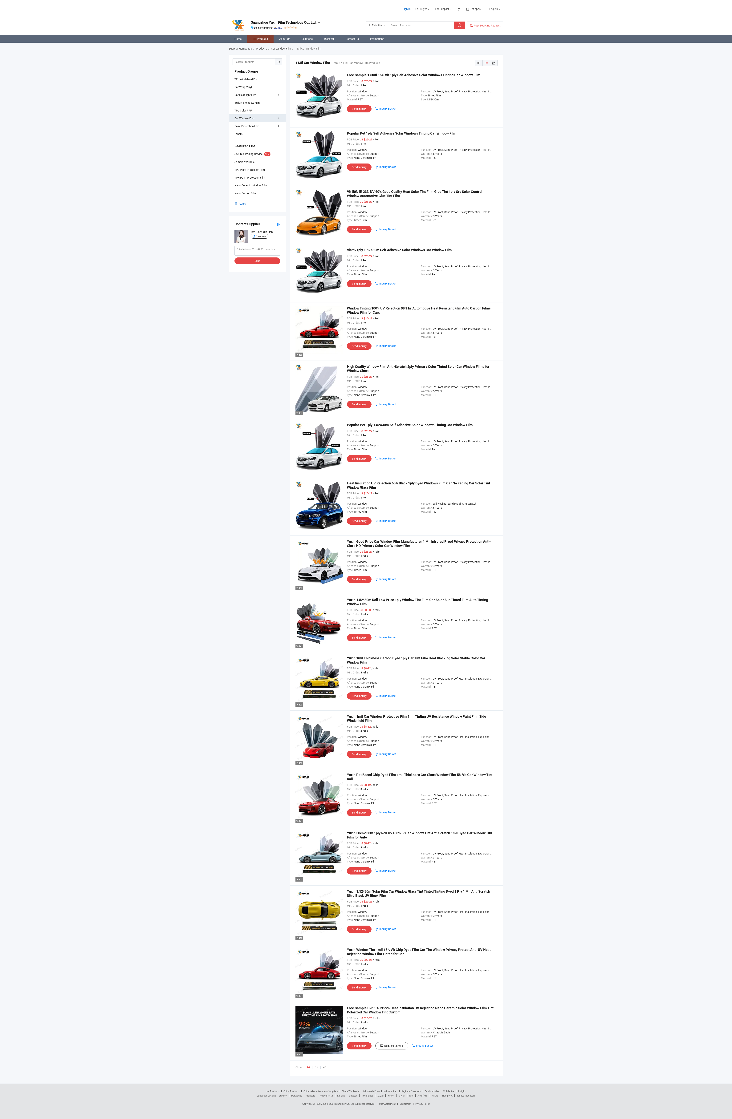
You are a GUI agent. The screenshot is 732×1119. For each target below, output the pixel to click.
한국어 (391, 1095)
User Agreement (387, 1103)
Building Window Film (247, 102)
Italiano (341, 1095)
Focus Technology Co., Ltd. (341, 1103)
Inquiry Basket (387, 108)
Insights (462, 1091)
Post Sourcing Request (487, 25)
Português (296, 1095)
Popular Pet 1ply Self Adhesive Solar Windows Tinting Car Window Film (401, 133)
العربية (380, 1095)
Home (238, 39)
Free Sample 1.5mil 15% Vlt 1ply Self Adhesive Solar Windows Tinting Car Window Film (413, 75)
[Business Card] (278, 224)
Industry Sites (390, 1091)
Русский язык (326, 1095)
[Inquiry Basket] (459, 9)
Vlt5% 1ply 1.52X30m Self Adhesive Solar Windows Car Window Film (399, 250)
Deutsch (353, 1095)
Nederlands (367, 1095)
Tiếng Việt (447, 1095)
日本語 (401, 1095)
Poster (242, 204)
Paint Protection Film (246, 126)
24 (308, 1067)
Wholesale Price (371, 1091)
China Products (291, 1091)
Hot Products (272, 1091)
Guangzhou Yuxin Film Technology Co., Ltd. (284, 22)
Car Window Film (244, 118)
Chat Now (261, 236)
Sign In (407, 9)
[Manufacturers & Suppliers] (253, 7)
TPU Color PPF (243, 110)
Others (238, 134)
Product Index (432, 1091)
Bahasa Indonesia (466, 1095)
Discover (329, 39)
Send (257, 261)
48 (324, 1067)
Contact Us (352, 39)
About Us (284, 39)
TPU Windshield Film (246, 79)
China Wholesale (350, 1091)
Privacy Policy (422, 1103)
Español (283, 1095)
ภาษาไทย (422, 1095)
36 (316, 1067)
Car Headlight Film (245, 95)
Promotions (377, 39)
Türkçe (434, 1095)
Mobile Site (448, 1091)
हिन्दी (411, 1095)
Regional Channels (411, 1091)
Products (262, 39)
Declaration (405, 1103)
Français (310, 1095)
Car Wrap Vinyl (243, 87)
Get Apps (475, 9)
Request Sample (393, 1046)
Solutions (307, 39)
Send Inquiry (359, 109)
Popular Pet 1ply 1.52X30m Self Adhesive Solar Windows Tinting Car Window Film (410, 425)
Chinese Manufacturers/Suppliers (320, 1091)
